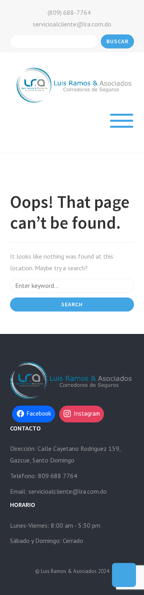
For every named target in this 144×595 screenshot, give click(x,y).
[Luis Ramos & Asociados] (75, 84)
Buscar (117, 41)
